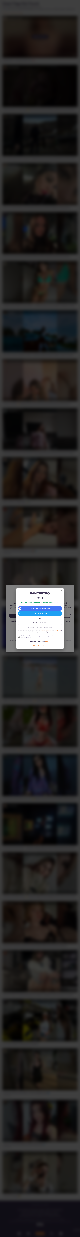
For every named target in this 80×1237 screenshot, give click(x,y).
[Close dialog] (61, 590)
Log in (47, 641)
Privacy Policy (57, 630)
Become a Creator (40, 645)
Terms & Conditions (46, 630)
